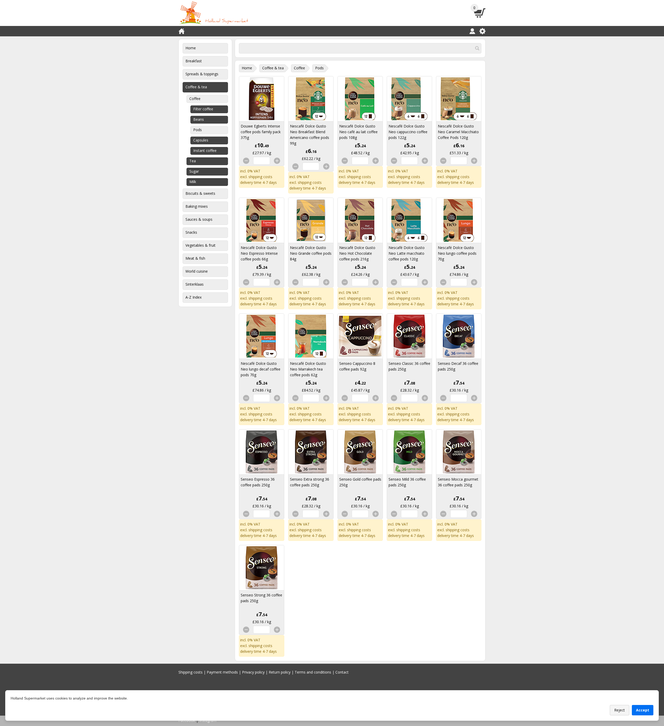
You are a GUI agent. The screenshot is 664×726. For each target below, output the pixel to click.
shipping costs (260, 176)
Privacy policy (253, 672)
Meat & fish (195, 258)
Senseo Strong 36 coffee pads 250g (261, 598)
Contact (342, 672)
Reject (619, 710)
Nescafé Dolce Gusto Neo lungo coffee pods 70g (457, 253)
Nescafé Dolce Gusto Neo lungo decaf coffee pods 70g (260, 369)
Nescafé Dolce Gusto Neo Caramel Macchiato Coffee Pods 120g (458, 132)
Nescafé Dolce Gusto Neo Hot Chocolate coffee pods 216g (357, 253)
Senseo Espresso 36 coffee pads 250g (258, 482)
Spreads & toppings (201, 73)
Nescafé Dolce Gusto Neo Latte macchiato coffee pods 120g (407, 253)
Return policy (279, 672)
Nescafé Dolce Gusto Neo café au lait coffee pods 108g (358, 132)
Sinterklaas (194, 284)
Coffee (194, 98)
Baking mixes (196, 206)
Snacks (191, 232)
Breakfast (193, 60)
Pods (197, 129)
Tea (192, 160)
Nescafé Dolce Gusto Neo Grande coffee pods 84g (310, 253)
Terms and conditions (313, 672)
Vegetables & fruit (200, 245)
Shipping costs (190, 672)
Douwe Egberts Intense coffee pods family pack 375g (261, 132)
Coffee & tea (196, 86)
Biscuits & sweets (200, 193)
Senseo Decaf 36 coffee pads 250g (458, 366)
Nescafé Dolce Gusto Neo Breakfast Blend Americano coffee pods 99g (309, 135)
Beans (198, 119)
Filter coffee (203, 108)
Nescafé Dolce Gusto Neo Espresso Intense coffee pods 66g (259, 253)
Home (190, 47)
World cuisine (196, 271)
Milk (192, 181)
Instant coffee (205, 150)
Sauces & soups (198, 219)
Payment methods (222, 672)
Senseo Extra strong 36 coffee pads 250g (309, 482)
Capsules (200, 140)
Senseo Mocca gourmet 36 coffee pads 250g (458, 482)
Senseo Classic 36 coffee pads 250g (409, 366)
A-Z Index (193, 297)
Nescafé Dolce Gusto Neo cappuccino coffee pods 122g (408, 132)
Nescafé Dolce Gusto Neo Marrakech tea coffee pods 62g (308, 369)
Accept (642, 710)
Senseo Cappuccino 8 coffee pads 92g (357, 366)
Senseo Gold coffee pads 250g (360, 482)
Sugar (194, 171)
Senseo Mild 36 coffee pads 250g (407, 482)
